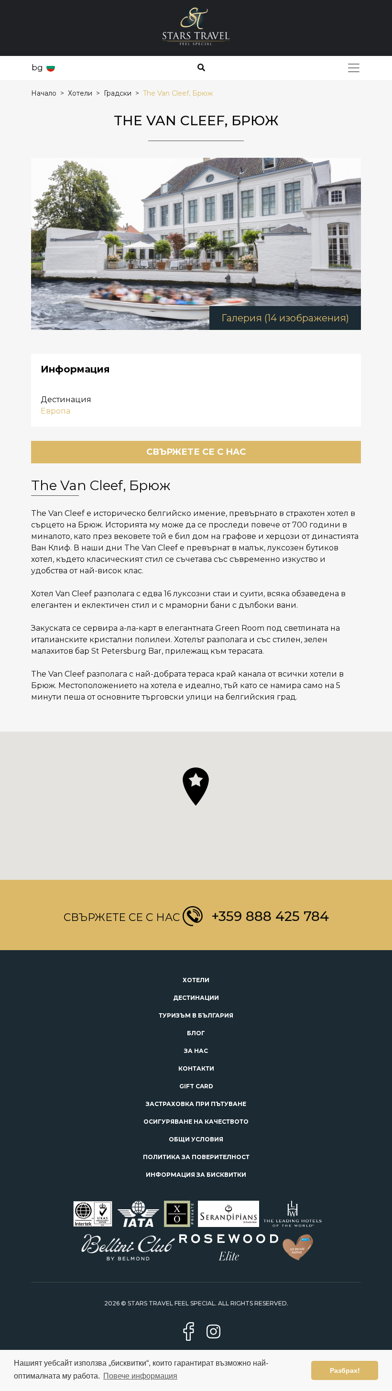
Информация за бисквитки (196, 1174)
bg (37, 67)
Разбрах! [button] (345, 1370)
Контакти (196, 1068)
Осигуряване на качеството (196, 1121)
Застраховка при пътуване (196, 1103)
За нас (196, 1050)
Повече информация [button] (140, 1376)
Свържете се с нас (196, 452)
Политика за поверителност (196, 1157)
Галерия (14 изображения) (285, 318)
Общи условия (196, 1139)
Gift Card (196, 1086)
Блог (196, 1033)
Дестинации (196, 997)
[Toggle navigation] (354, 68)
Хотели (196, 980)
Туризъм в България (196, 1015)
